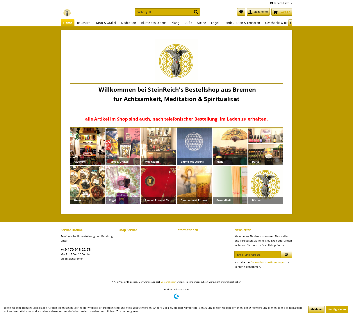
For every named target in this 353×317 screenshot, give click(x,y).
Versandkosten (168, 281)
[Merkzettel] (241, 12)
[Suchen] (196, 12)
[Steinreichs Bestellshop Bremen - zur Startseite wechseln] (67, 12)
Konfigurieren (337, 309)
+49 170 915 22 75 (76, 249)
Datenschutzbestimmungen (267, 262)
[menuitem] (167, 13)
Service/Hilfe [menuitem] (281, 3)
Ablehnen (316, 309)
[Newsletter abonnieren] (286, 254)
